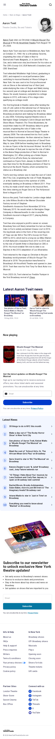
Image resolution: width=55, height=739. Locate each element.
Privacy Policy (37, 408)
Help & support (10, 645)
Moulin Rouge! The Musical (30, 347)
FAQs (5, 641)
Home (5, 15)
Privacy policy (9, 667)
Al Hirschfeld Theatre (26, 43)
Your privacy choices (12, 662)
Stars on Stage (15, 15)
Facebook (36, 691)
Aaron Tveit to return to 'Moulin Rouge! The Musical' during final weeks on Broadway (41, 312)
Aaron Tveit (26, 15)
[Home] (28, 5)
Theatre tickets (35, 667)
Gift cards (33, 671)
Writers (6, 654)
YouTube (36, 712)
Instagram (36, 695)
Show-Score (8, 695)
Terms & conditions (12, 658)
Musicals (33, 645)
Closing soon (35, 658)
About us (7, 637)
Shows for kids (35, 662)
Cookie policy (9, 671)
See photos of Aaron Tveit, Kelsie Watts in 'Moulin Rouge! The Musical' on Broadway (15, 312)
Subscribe (27, 402)
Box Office (8, 704)
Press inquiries (10, 650)
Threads (36, 704)
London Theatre (10, 691)
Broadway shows (36, 637)
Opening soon (35, 654)
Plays (31, 650)
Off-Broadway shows (38, 641)
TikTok (35, 700)
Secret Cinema (9, 700)
